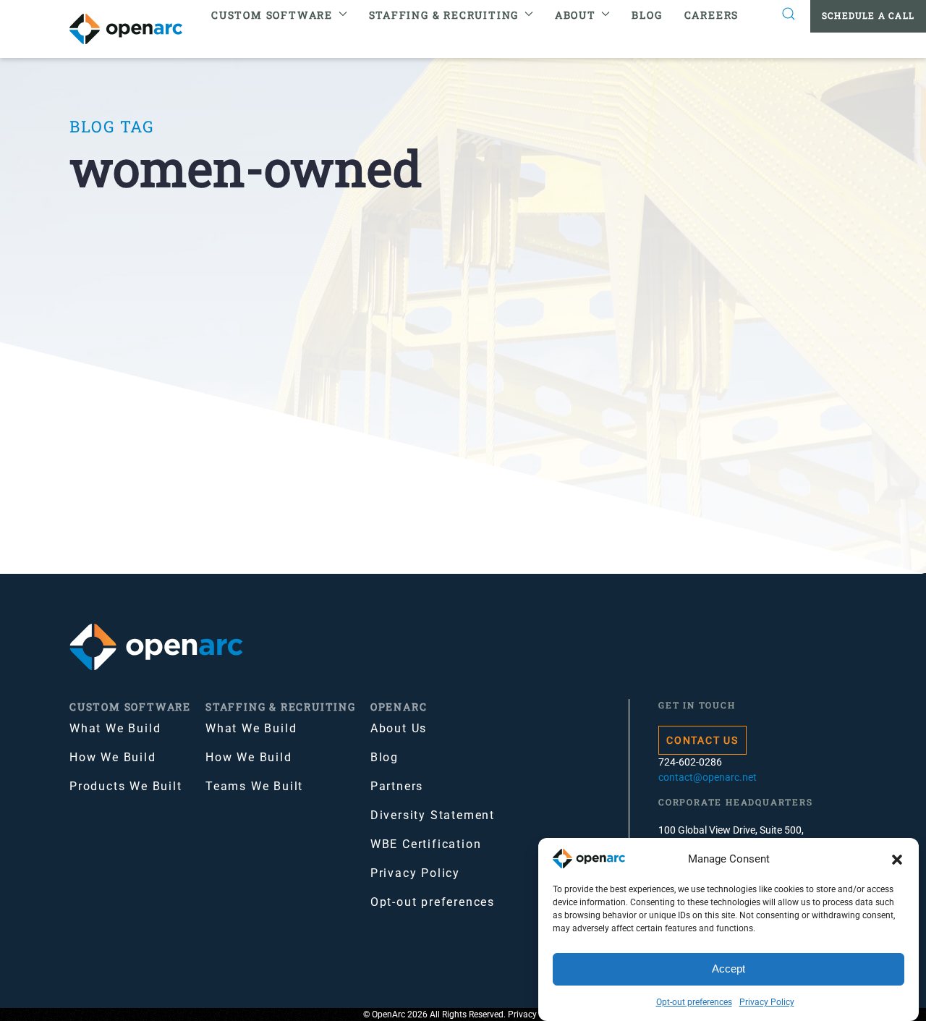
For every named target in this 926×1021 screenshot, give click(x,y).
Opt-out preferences (694, 1002)
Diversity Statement (432, 815)
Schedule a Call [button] (868, 15)
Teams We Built (254, 786)
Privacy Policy (766, 1002)
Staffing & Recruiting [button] (444, 15)
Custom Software (130, 706)
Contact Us (702, 740)
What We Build (115, 728)
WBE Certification (426, 844)
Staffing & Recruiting (280, 706)
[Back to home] (134, 29)
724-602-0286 (690, 762)
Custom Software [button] (272, 15)
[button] (897, 859)
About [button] (575, 15)
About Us (398, 728)
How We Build (112, 757)
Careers (711, 15)
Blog (647, 15)
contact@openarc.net (707, 777)
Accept (728, 969)
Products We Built (125, 786)
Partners (396, 786)
